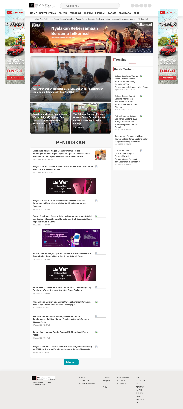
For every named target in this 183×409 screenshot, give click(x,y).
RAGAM (112, 13)
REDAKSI (82, 378)
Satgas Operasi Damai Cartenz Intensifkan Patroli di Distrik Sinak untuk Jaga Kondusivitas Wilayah (126, 102)
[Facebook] (133, 5)
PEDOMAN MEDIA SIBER (87, 384)
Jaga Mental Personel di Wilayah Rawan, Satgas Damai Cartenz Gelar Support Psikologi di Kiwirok (131, 139)
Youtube (105, 387)
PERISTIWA (75, 13)
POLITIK (63, 13)
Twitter (105, 384)
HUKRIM (88, 13)
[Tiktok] (150, 5)
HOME (33, 13)
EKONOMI (100, 13)
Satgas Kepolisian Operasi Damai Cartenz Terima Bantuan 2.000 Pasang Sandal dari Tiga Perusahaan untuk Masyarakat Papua (132, 82)
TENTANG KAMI (84, 381)
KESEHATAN (121, 381)
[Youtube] (145, 5)
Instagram (106, 381)
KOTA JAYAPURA (123, 378)
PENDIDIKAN (121, 384)
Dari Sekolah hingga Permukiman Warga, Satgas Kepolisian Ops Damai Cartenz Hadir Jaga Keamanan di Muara (77, 19)
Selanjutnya (71, 362)
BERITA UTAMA (47, 13)
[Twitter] (137, 5)
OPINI (136, 13)
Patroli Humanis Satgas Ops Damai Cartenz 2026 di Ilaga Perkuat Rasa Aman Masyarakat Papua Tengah (126, 122)
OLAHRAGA (125, 13)
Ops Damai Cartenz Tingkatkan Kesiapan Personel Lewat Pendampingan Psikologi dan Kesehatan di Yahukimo (127, 156)
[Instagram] (141, 5)
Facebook (106, 378)
